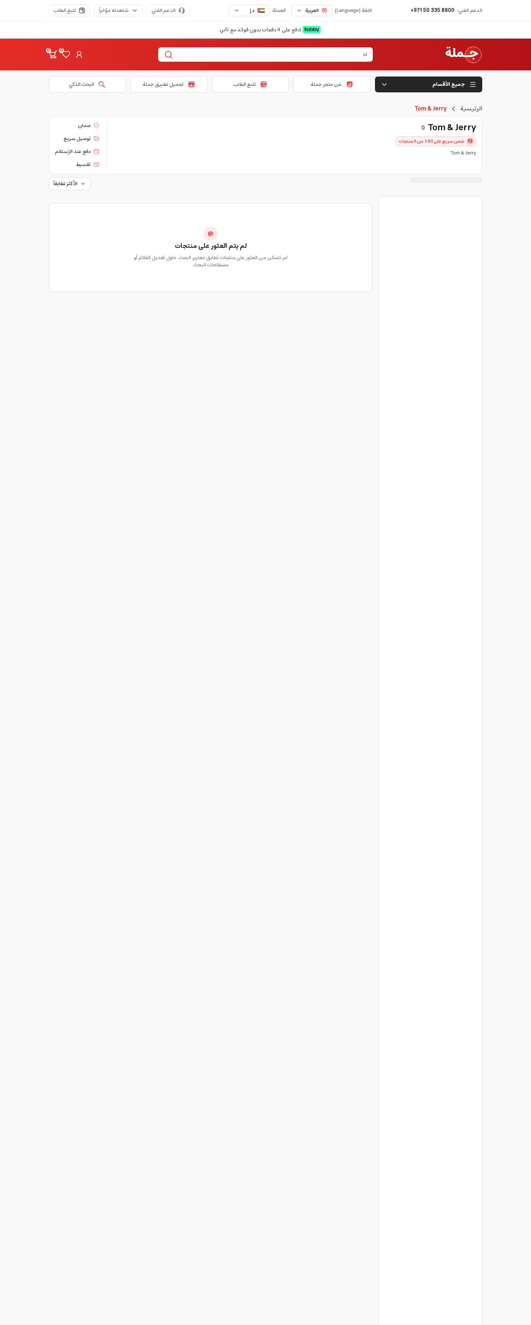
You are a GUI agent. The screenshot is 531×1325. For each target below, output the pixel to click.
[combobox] (312, 10)
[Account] (79, 54)
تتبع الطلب (64, 10)
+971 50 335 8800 (432, 10)
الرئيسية (471, 109)
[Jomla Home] (463, 54)
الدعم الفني (164, 10)
